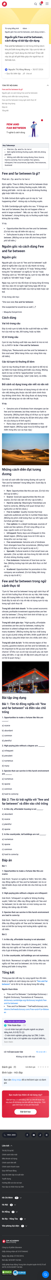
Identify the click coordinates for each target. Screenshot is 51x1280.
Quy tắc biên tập (13, 73)
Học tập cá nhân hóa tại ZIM (13, 1187)
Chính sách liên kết (9, 1163)
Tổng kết (5, 111)
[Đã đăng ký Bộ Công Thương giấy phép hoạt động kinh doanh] (19, 1273)
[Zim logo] (4, 4)
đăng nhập (16, 1080)
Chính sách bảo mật (9, 1155)
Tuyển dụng (6, 1179)
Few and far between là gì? (12, 89)
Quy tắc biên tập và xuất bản (13, 1175)
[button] (35, 4)
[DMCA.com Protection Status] (7, 1273)
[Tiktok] (40, 1134)
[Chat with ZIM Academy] (45, 1274)
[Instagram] (46, 1134)
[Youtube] (33, 1134)
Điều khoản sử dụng (9, 1159)
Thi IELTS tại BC (8, 1151)
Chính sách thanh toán (10, 1167)
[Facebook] (27, 1134)
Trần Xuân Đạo (14, 1025)
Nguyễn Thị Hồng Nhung (19, 69)
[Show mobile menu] (47, 4)
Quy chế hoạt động (9, 1171)
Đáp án (4, 107)
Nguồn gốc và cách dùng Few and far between (20, 93)
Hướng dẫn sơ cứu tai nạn (12, 1183)
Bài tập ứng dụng (8, 104)
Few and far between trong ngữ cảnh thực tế (19, 100)
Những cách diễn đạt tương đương (15, 96)
